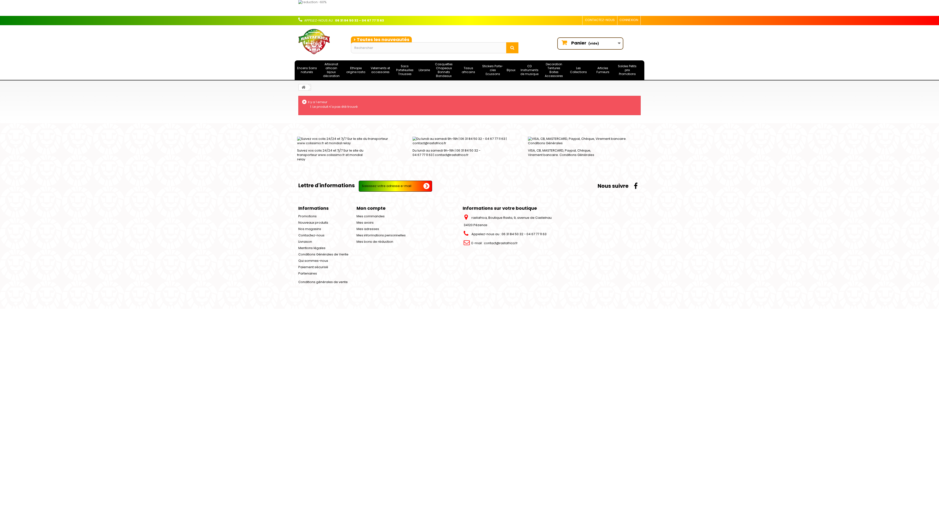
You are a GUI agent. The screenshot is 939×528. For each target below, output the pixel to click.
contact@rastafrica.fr (501, 243)
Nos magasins (309, 229)
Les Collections (578, 70)
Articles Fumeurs (602, 70)
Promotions (307, 216)
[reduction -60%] (441, 8)
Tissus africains (468, 70)
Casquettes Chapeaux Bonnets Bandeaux (444, 70)
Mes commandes (371, 216)
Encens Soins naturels (307, 70)
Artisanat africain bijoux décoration (331, 70)
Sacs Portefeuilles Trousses (405, 70)
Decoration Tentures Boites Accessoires (554, 70)
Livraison (305, 241)
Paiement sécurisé (313, 267)
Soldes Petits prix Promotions (627, 70)
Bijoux (511, 70)
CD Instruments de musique (529, 70)
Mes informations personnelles (381, 235)
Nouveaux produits (313, 222)
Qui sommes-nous (313, 260)
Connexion (628, 20)
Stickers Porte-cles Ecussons (492, 70)
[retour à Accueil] (303, 87)
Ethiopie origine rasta (355, 70)
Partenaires (307, 273)
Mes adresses (368, 229)
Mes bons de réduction (375, 241)
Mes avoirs (365, 222)
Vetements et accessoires (380, 70)
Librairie (424, 70)
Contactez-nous (600, 20)
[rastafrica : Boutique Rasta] (321, 41)
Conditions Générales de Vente (323, 254)
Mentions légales (311, 248)
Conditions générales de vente (323, 282)
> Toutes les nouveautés (381, 39)
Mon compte (371, 208)
